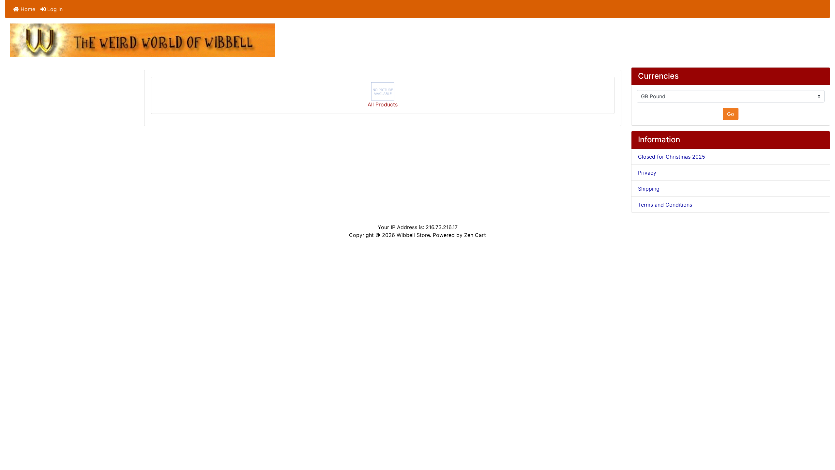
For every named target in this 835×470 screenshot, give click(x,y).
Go (730, 114)
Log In (54, 9)
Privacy (647, 172)
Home (27, 9)
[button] (823, 437)
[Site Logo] (142, 39)
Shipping (649, 188)
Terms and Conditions (665, 204)
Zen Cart (475, 235)
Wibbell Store (413, 235)
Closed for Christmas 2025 (671, 156)
